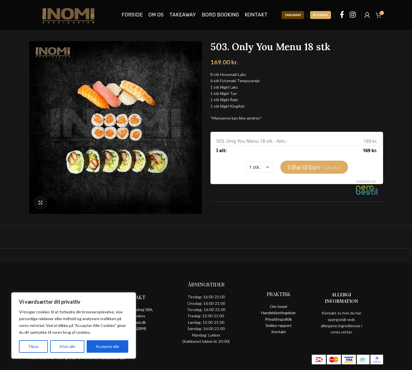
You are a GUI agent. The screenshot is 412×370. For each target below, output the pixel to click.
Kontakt (278, 331)
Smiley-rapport (279, 325)
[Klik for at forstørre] (40, 202)
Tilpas (33, 346)
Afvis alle (67, 346)
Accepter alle (107, 346)
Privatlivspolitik (278, 319)
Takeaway (292, 15)
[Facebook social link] (342, 14)
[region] (73, 325)
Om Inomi (278, 306)
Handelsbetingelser (278, 312)
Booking (320, 15)
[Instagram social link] (352, 14)
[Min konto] (367, 15)
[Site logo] (68, 14)
